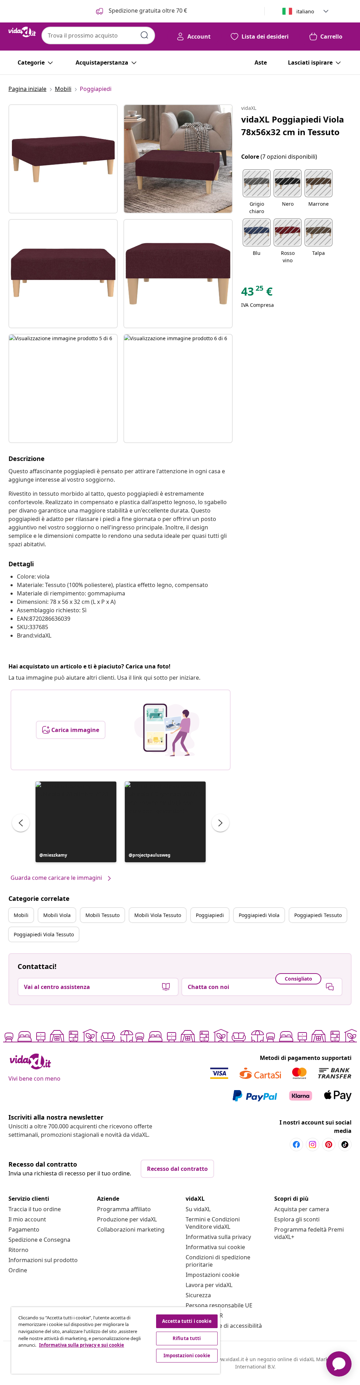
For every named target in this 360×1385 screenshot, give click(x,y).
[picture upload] (167, 730)
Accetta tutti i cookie (187, 1321)
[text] (256, 293)
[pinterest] (328, 1144)
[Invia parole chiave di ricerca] (144, 35)
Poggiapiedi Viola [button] (259, 915)
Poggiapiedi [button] (210, 915)
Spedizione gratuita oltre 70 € (147, 10)
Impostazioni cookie (212, 1275)
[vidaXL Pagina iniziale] (22, 32)
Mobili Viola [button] (57, 915)
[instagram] (312, 1144)
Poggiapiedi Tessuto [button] (318, 915)
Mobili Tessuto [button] (102, 915)
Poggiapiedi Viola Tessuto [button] (44, 934)
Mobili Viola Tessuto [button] (157, 915)
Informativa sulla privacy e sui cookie (81, 1345)
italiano (305, 11)
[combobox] (98, 35)
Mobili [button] (21, 915)
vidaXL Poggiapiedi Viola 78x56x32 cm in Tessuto (292, 125)
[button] (76, 821)
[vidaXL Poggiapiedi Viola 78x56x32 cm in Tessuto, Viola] (63, 159)
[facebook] (296, 1144)
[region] (115, 1340)
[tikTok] (344, 1144)
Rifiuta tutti (187, 1338)
